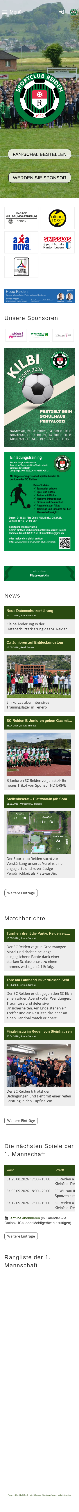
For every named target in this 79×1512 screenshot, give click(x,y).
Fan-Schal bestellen (39, 154)
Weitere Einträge (21, 893)
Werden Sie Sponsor (39, 177)
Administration (64, 1495)
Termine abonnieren (24, 1218)
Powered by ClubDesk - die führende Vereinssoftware (32, 1495)
